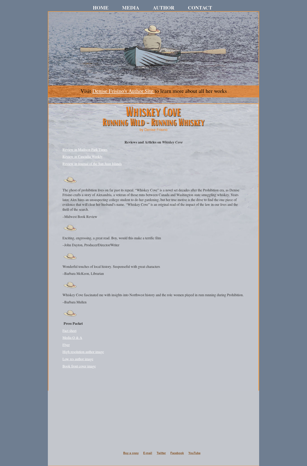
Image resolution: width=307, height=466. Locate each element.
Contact (200, 7)
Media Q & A (72, 337)
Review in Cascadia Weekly (82, 156)
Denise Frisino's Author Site (123, 90)
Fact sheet (69, 330)
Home (101, 7)
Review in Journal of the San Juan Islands (92, 163)
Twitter (161, 453)
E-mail (147, 453)
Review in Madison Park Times (84, 149)
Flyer (66, 344)
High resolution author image (83, 351)
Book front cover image (79, 366)
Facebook (177, 453)
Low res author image (77, 358)
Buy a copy (131, 453)
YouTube (194, 453)
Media (130, 7)
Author (163, 7)
